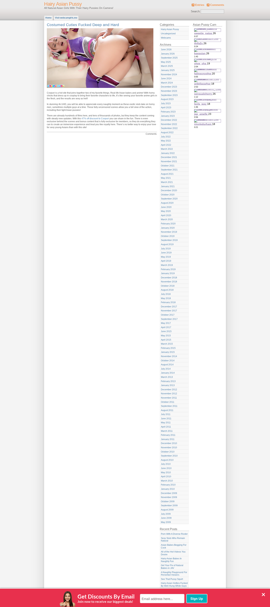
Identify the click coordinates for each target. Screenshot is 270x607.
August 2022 (167, 132)
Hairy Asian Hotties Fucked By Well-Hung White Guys (174, 584)
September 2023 (169, 95)
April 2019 (166, 261)
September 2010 (169, 456)
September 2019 (169, 240)
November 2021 (169, 161)
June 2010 (166, 468)
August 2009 (167, 509)
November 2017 (169, 310)
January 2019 (168, 273)
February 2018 (168, 302)
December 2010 (169, 443)
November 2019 (169, 232)
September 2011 (169, 406)
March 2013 (167, 377)
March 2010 (167, 480)
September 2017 (169, 319)
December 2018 (169, 277)
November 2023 (169, 91)
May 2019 (166, 257)
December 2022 (169, 120)
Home (48, 18)
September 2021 (169, 169)
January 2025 (168, 70)
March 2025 (167, 66)
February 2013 (168, 381)
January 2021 (168, 186)
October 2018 (167, 286)
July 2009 (166, 514)
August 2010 (167, 460)
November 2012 (169, 393)
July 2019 (166, 248)
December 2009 (169, 493)
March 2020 (167, 219)
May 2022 (166, 140)
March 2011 (167, 431)
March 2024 (167, 82)
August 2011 (167, 410)
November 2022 (169, 124)
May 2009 (166, 522)
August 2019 (167, 244)
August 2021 (167, 174)
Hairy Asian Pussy (63, 4)
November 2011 (169, 398)
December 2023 (169, 87)
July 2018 (166, 294)
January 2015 (168, 352)
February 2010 (168, 485)
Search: (195, 11)
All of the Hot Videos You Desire (173, 553)
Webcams (166, 38)
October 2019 (167, 236)
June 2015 (166, 331)
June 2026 (166, 49)
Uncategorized (168, 33)
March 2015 (167, 344)
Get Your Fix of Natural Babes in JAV (172, 566)
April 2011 (166, 427)
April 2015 (166, 340)
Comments (217, 4)
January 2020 (168, 228)
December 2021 (169, 157)
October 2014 (167, 360)
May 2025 (166, 62)
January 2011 (167, 439)
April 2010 (166, 476)
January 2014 (168, 373)
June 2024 (166, 78)
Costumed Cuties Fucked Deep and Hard (83, 25)
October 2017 (167, 315)
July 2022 (166, 136)
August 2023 (167, 99)
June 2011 (166, 418)
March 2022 (167, 149)
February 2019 (168, 269)
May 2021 (166, 178)
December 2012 (169, 389)
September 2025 (169, 58)
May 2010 (166, 472)
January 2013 (168, 385)
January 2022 (168, 153)
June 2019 (166, 252)
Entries (199, 4)
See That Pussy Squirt (172, 579)
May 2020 (166, 211)
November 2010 (169, 447)
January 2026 (168, 53)
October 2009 (167, 501)
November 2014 (169, 356)
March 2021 (167, 182)
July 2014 (166, 369)
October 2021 (167, 165)
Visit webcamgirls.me (66, 18)
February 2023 (168, 111)
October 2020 (167, 194)
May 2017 (166, 323)
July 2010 (166, 464)
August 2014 (167, 364)
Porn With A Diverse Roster (174, 534)
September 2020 (169, 198)
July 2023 (166, 103)
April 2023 (166, 107)
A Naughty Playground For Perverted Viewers (174, 573)
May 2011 (166, 422)
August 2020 (167, 203)
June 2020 (166, 207)
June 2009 (166, 518)
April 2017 (166, 327)
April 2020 (166, 215)
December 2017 (169, 306)
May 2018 (166, 298)
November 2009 (169, 497)
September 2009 (169, 505)
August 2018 (167, 290)
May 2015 (166, 335)
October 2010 (167, 451)
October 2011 (167, 402)
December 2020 (169, 190)
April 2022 (166, 145)
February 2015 (168, 348)
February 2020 (168, 223)
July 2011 (165, 414)
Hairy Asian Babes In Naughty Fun (171, 560)
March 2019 (167, 265)
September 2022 (169, 128)
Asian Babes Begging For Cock (173, 546)
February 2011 (168, 435)
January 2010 (168, 489)
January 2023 (168, 116)
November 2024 (169, 74)
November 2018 (169, 281)
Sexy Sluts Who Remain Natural (173, 539)
